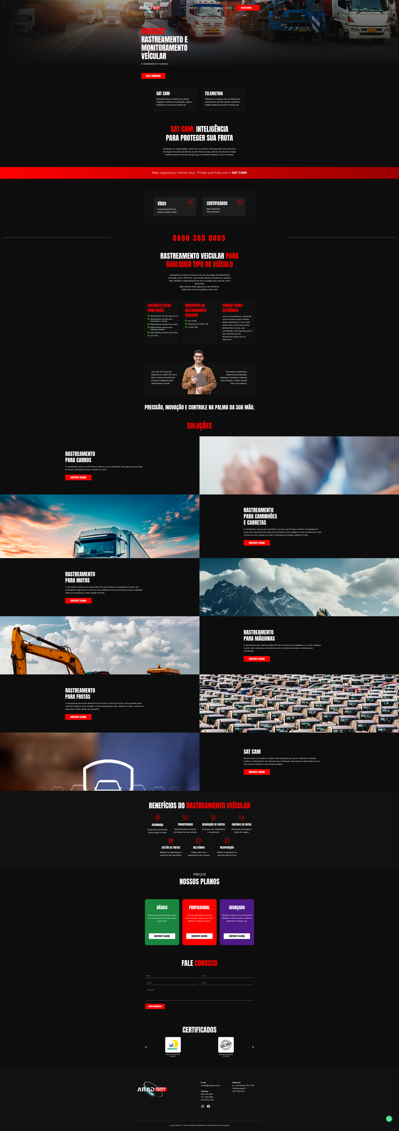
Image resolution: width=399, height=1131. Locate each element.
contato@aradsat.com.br (210, 1085)
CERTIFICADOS (217, 203)
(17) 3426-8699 (207, 1097)
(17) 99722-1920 (207, 1100)
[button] (146, 1047)
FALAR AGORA (246, 7)
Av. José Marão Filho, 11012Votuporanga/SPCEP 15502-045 (243, 1088)
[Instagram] (202, 1106)
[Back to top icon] (389, 1127)
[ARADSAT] (150, 8)
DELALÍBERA (225, 1125)
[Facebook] (208, 1106)
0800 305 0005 (207, 1094)
